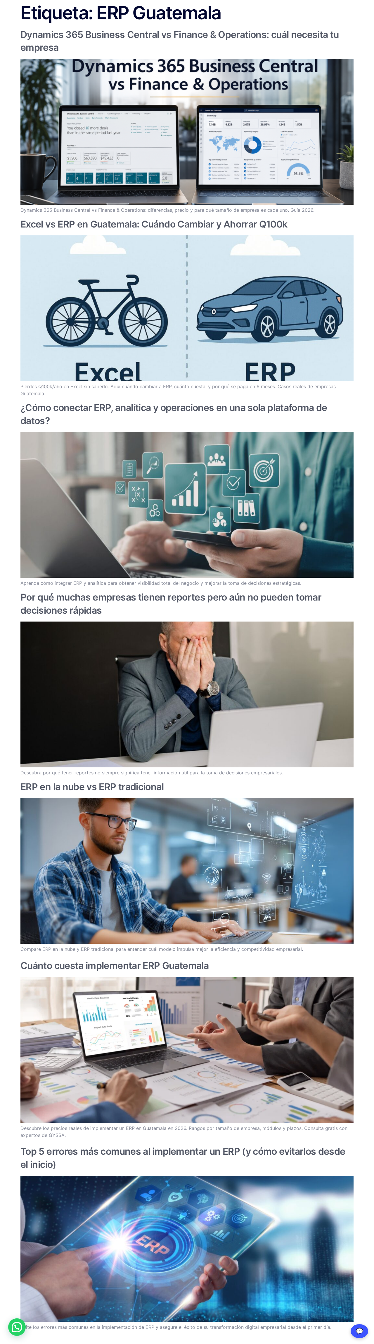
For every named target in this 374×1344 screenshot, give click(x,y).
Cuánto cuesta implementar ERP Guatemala (114, 965)
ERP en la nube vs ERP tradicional (92, 786)
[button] (17, 1327)
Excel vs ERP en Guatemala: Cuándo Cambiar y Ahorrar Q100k (154, 224)
